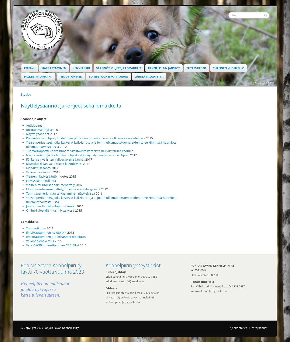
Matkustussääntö (38, 168)
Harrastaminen (54, 68)
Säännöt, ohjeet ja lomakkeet (119, 68)
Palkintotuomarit (38, 76)
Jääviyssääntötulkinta (41, 181)
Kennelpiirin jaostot (164, 68)
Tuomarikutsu (36, 228)
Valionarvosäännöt (39, 172)
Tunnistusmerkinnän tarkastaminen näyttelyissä (60, 193)
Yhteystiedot (196, 68)
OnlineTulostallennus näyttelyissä (50, 210)
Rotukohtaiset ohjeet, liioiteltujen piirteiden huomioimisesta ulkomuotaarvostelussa (85, 138)
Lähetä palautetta (149, 76)
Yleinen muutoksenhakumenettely (50, 185)
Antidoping (34, 125)
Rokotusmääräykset (40, 130)
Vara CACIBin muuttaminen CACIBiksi (52, 245)
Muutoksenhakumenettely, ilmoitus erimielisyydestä (63, 189)
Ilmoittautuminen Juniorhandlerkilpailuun (56, 237)
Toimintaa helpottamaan (108, 76)
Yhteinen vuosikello (228, 68)
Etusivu (29, 68)
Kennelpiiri (81, 68)
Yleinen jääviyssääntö (41, 176)
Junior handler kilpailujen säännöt (51, 206)
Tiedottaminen (70, 76)
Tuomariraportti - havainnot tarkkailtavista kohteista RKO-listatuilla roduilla (79, 151)
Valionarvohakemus (40, 241)
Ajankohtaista (238, 328)
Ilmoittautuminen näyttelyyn (46, 232)
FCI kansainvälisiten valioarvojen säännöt (55, 159)
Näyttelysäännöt (37, 134)
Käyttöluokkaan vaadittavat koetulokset (54, 164)
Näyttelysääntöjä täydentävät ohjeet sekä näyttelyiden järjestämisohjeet (77, 155)
